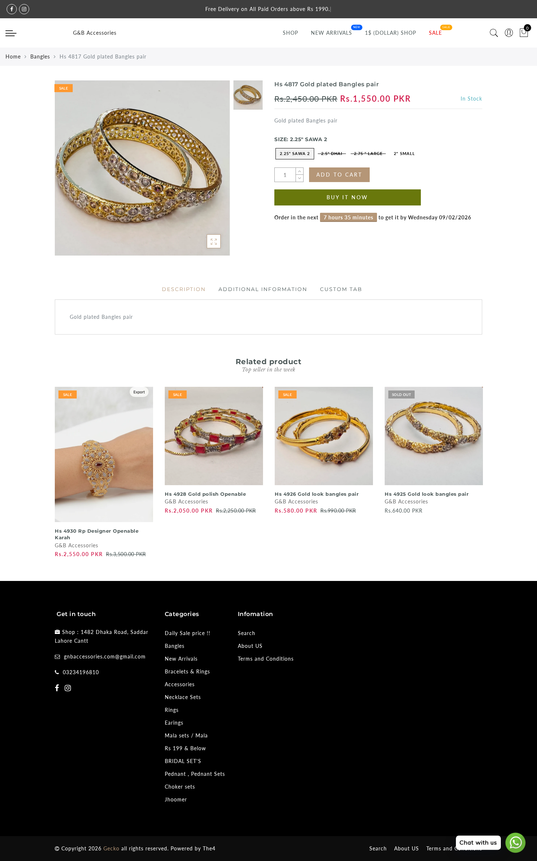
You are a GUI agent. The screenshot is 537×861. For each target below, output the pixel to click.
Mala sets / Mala (186, 735)
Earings (174, 723)
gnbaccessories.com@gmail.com (105, 656)
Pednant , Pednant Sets (195, 774)
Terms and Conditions (266, 659)
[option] (142, 168)
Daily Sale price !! (187, 633)
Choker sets (180, 786)
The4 (209, 848)
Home (13, 56)
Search (246, 633)
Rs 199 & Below (185, 748)
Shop (290, 33)
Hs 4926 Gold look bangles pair (317, 494)
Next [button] (477, 471)
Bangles (40, 56)
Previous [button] (50, 471)
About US (250, 646)
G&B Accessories (95, 33)
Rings (172, 710)
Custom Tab (341, 289)
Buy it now (347, 197)
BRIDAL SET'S (183, 761)
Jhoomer (176, 799)
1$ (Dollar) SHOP (390, 33)
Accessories (180, 684)
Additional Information (262, 289)
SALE (435, 33)
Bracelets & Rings (187, 671)
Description (184, 289)
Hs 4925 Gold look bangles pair (427, 494)
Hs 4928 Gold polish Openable (205, 494)
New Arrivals (331, 33)
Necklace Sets (183, 697)
